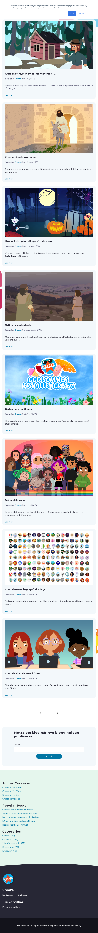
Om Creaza (22, 895)
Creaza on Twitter (10, 795)
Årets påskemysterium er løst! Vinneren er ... (30, 74)
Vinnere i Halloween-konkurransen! (19, 813)
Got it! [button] (72, 13)
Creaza (18, 78)
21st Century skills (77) (13, 843)
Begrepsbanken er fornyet (15, 824)
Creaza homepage (11, 798)
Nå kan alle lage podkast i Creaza (18, 821)
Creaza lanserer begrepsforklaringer (25, 589)
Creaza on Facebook (12, 787)
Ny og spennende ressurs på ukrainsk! (20, 817)
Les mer (8, 95)
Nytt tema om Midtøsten (19, 325)
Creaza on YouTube (11, 791)
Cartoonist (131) (10, 839)
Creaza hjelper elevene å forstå (22, 673)
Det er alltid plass (15, 500)
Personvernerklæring (12, 907)
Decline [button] (81, 13)
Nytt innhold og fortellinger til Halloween (28, 241)
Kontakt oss (7, 895)
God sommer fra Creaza (18, 409)
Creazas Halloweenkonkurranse (17, 809)
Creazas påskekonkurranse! (20, 157)
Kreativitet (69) (9, 850)
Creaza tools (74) (10, 847)
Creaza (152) (8, 835)
